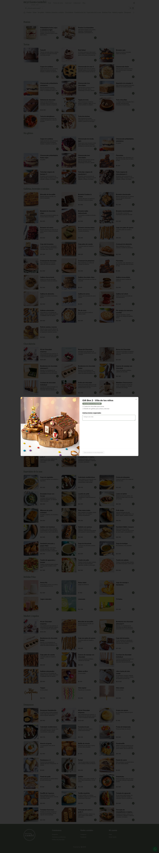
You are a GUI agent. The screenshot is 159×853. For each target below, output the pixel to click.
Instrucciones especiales (91, 413)
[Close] (136, 399)
